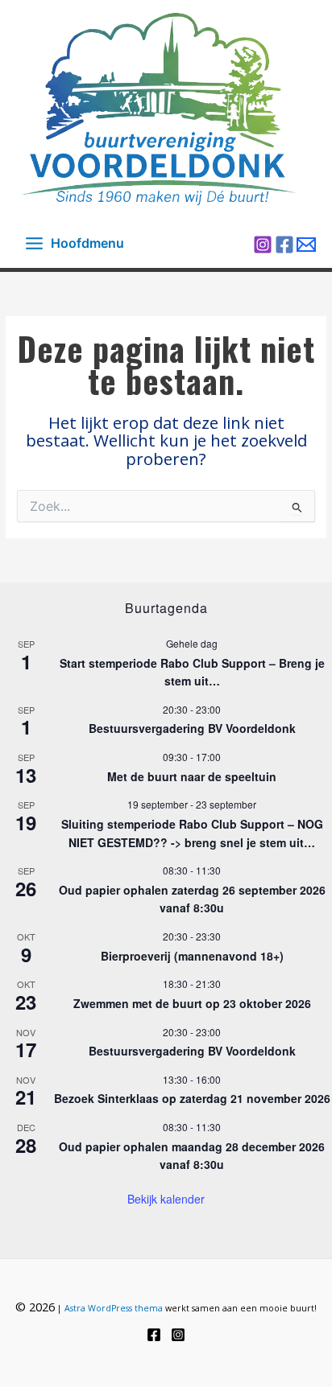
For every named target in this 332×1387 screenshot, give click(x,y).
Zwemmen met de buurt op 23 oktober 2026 (192, 1003)
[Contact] (306, 244)
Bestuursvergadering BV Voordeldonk (192, 728)
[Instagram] (262, 244)
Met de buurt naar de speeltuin (191, 776)
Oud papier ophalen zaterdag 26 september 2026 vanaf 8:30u (192, 899)
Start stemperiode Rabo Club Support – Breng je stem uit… (192, 672)
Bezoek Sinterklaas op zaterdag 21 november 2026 (192, 1098)
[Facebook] (284, 244)
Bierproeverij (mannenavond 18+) (192, 956)
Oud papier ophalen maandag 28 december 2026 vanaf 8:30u (192, 1155)
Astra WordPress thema (113, 1308)
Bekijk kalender (166, 1199)
